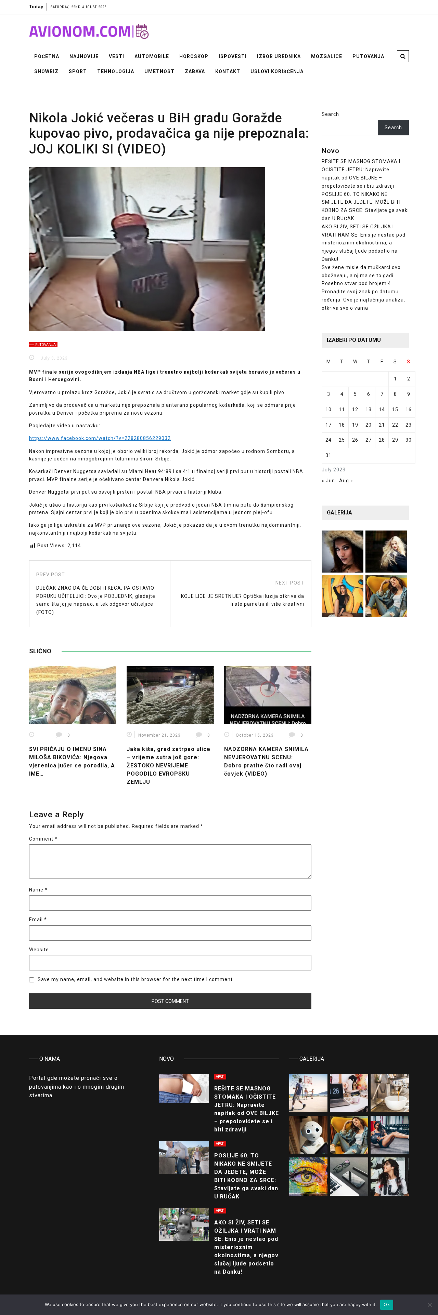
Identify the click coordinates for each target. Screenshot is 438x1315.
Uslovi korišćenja (277, 71)
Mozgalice (326, 56)
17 (328, 425)
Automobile (151, 56)
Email (38, 919)
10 (328, 409)
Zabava (195, 71)
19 (355, 425)
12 (355, 409)
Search (330, 114)
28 (382, 440)
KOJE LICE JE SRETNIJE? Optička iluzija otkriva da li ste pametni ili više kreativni (242, 600)
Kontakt (227, 71)
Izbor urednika (279, 56)
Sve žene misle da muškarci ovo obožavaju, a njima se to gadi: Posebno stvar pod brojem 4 (361, 275)
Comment (43, 839)
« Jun (328, 480)
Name (38, 890)
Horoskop (193, 56)
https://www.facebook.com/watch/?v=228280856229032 (100, 438)
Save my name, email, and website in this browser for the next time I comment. (136, 979)
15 (395, 409)
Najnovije (84, 56)
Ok (387, 1304)
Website (39, 949)
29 (395, 440)
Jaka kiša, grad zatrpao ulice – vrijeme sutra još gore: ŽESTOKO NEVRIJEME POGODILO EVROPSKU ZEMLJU (168, 765)
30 (408, 440)
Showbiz (46, 71)
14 (382, 409)
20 (368, 425)
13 (368, 409)
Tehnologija (115, 71)
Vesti (116, 56)
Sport (78, 71)
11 (342, 409)
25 (342, 440)
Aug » (346, 480)
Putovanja (368, 56)
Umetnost (159, 71)
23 (408, 425)
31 (328, 455)
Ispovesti (233, 56)
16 (408, 409)
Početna (46, 56)
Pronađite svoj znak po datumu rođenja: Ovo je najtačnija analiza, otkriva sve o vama (363, 300)
